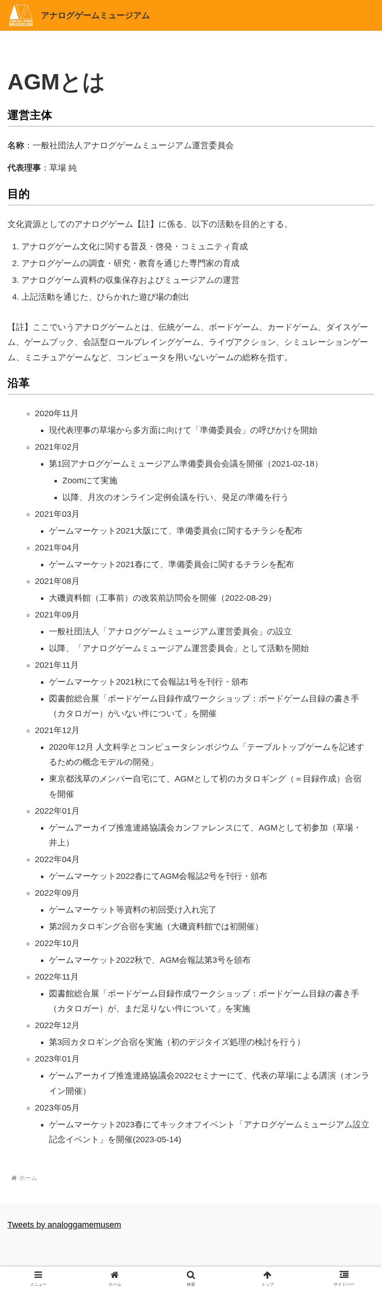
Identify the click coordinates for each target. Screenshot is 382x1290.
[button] (353, 1205)
